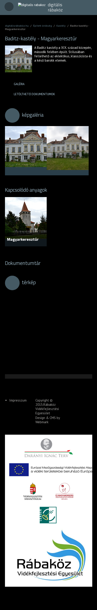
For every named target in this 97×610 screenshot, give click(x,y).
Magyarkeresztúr (23, 239)
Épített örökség (42, 25)
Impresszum (18, 400)
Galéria (19, 84)
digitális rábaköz (55, 7)
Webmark (41, 422)
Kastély (61, 25)
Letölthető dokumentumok (34, 94)
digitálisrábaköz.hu (17, 25)
